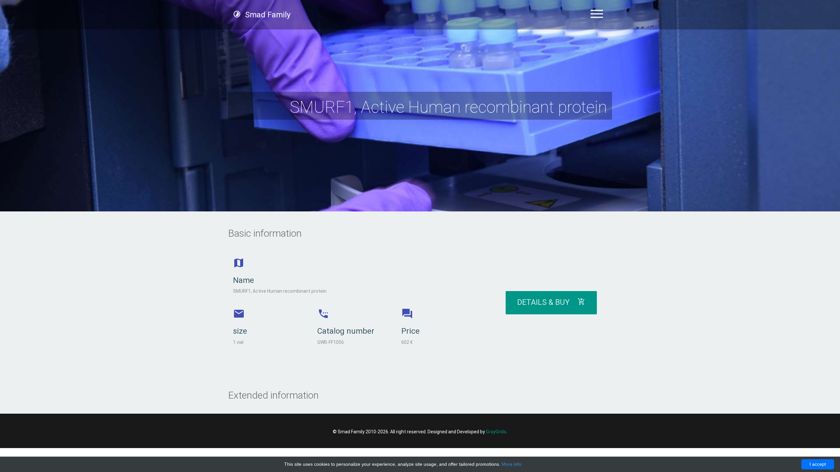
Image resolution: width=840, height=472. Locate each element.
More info (511, 464)
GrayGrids (496, 431)
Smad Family (266, 14)
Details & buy (547, 302)
